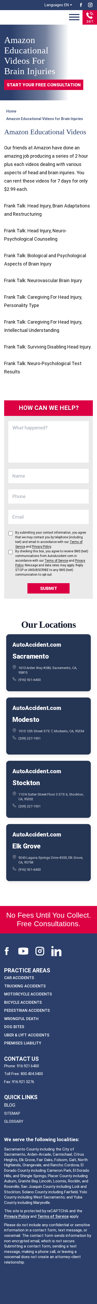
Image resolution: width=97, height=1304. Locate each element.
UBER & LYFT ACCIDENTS (26, 1035)
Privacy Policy (16, 1216)
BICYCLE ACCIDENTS (23, 1002)
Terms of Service (53, 1216)
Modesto (25, 719)
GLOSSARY (13, 1121)
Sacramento (30, 656)
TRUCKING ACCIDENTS (25, 986)
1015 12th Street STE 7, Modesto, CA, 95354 (51, 731)
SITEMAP (12, 1113)
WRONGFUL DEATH (21, 1018)
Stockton (26, 783)
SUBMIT (48, 588)
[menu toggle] (74, 17)
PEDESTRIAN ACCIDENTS (27, 1010)
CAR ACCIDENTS (19, 977)
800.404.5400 (32, 1073)
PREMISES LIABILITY (22, 1043)
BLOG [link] (9, 1105)
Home (11, 111)
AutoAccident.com (36, 644)
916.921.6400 (28, 1066)
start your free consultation (44, 84)
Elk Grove (26, 846)
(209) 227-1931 (29, 738)
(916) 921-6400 (29, 680)
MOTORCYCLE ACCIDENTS (28, 994)
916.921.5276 (23, 1081)
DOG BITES (14, 1026)
